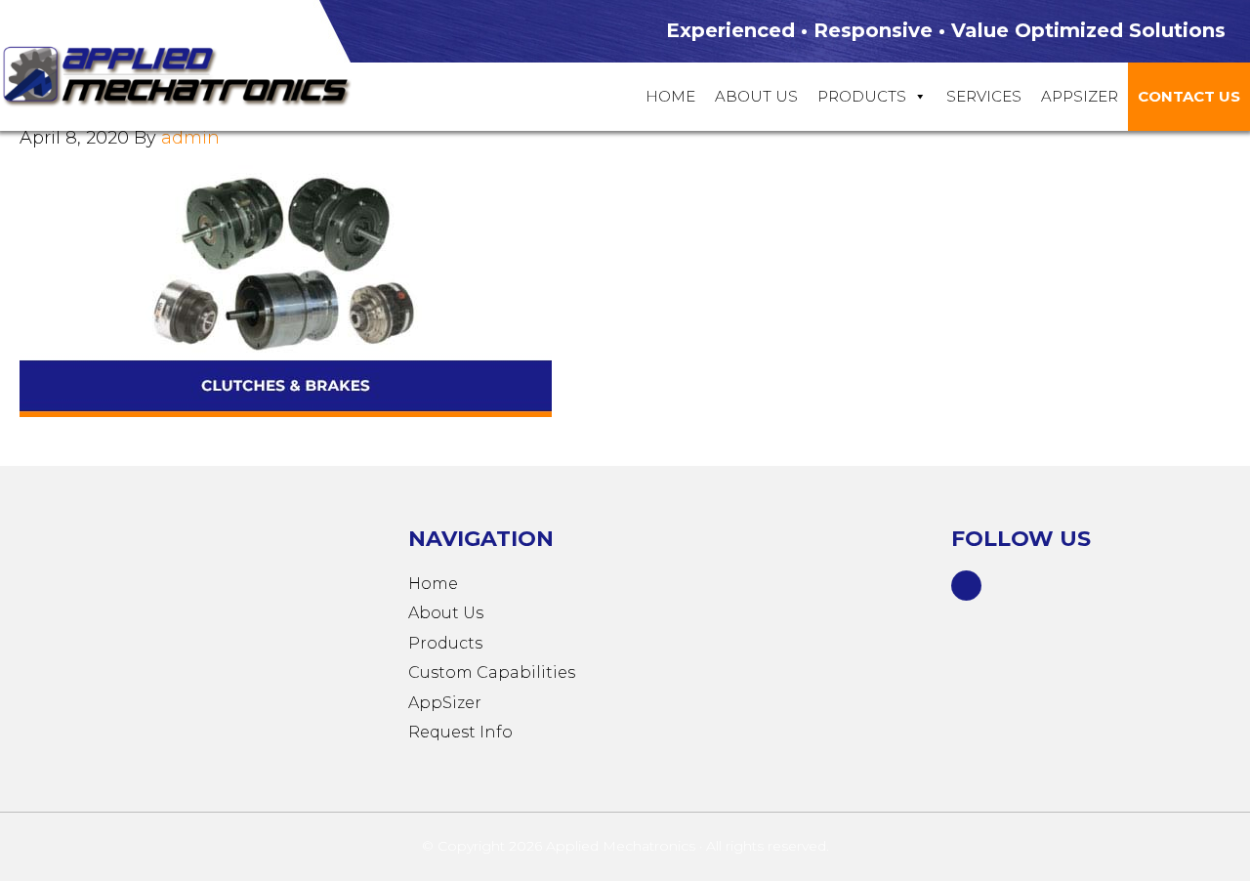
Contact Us (1189, 96)
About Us (756, 96)
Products (861, 96)
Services (983, 96)
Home (670, 96)
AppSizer (444, 702)
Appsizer (1079, 96)
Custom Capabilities (491, 672)
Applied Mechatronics (195, 74)
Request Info (460, 732)
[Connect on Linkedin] (966, 583)
